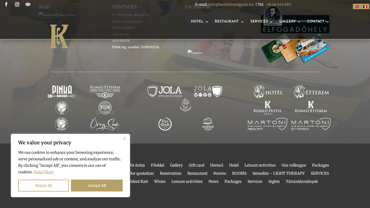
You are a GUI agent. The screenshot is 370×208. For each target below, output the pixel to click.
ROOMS (239, 173)
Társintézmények (302, 182)
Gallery (287, 21)
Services (259, 21)
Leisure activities (260, 165)
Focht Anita (134, 165)
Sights (274, 182)
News (214, 182)
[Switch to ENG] (357, 6)
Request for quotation (134, 173)
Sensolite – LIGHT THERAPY (278, 173)
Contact (315, 21)
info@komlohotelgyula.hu (231, 4)
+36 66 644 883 (278, 4)
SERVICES (320, 173)
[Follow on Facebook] (6, 4)
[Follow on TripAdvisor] (28, 4)
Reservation (170, 173)
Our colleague (294, 165)
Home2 (216, 165)
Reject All (43, 185)
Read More (43, 172)
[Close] (124, 138)
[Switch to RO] (365, 6)
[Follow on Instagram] (17, 4)
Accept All (97, 185)
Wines (159, 182)
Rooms (219, 173)
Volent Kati (138, 182)
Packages (320, 165)
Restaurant (227, 21)
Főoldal (157, 165)
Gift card (196, 165)
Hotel (197, 21)
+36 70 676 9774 (120, 40)
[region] (70, 165)
